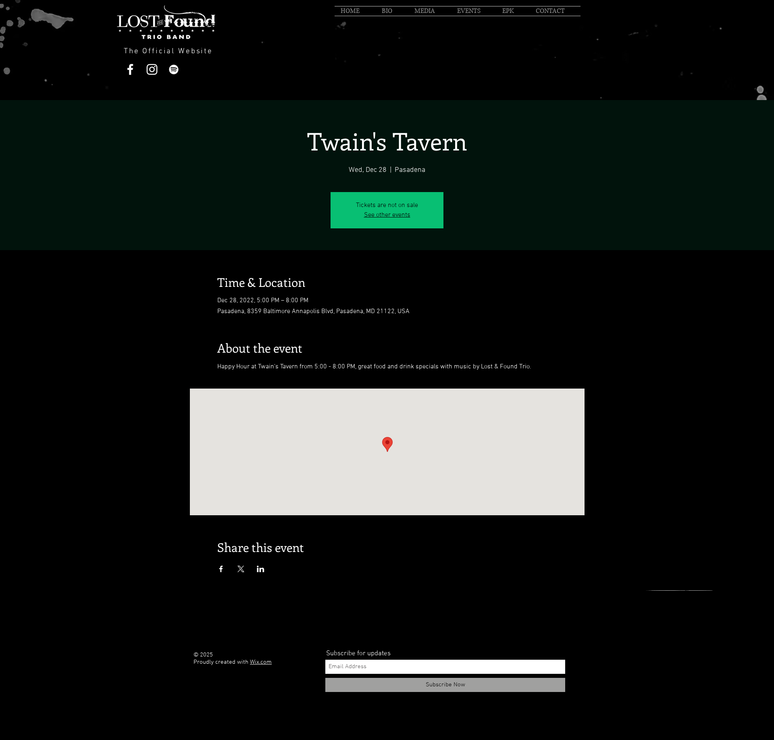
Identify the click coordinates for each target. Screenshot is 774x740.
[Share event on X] (241, 569)
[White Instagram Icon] (152, 69)
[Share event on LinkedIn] (260, 569)
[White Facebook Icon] (130, 69)
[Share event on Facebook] (221, 569)
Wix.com (261, 662)
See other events (387, 215)
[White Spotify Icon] (173, 69)
